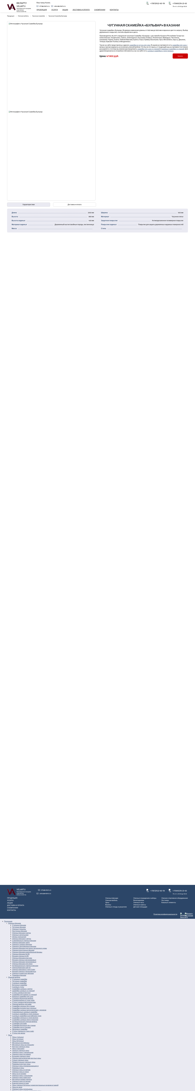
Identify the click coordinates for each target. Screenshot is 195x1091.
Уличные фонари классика (22, 958)
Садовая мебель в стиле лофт (23, 1000)
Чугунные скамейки (19, 981)
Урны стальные (18, 1037)
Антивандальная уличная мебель (24, 1022)
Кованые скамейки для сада (22, 997)
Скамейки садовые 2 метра (22, 989)
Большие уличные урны (21, 1056)
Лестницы (165, 900)
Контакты (114, 10)
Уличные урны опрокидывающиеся (25, 1066)
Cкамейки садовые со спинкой (23, 991)
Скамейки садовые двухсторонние (25, 1020)
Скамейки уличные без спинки (23, 1006)
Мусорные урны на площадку (23, 1045)
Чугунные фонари (19, 927)
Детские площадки (140, 907)
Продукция (42, 10)
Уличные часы (138, 902)
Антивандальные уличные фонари (25, 966)
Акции (65, 10)
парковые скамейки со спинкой (172, 49)
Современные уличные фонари (24, 941)
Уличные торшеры (19, 929)
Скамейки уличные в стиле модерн (25, 1018)
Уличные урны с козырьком (22, 1076)
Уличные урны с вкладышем (22, 1052)
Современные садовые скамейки (24, 1012)
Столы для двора (18, 1033)
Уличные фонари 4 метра (21, 939)
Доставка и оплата (81, 10)
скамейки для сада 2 (179, 45)
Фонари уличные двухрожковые (24, 960)
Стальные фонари (19, 925)
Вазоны (108, 905)
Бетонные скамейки (19, 985)
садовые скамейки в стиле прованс (160, 51)
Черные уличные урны (20, 1051)
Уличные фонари (111, 898)
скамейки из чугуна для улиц (139, 45)
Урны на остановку (19, 1074)
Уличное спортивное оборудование (174, 898)
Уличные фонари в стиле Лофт (23, 970)
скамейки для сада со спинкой (148, 49)
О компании (99, 10)
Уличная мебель (111, 900)
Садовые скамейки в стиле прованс (25, 1014)
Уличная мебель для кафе (21, 1004)
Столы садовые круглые (21, 993)
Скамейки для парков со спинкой (24, 995)
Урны (107, 902)
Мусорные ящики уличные (22, 1079)
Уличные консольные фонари (23, 950)
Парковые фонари (19, 975)
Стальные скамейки (19, 979)
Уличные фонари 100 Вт (21, 954)
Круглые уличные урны (20, 1047)
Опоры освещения (19, 937)
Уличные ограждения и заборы (144, 898)
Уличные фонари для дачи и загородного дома (29, 948)
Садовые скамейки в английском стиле (26, 1016)
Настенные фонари (19, 931)
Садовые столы (18, 987)
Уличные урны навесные (21, 1078)
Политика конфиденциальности (165, 914)
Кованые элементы (168, 902)
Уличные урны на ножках (21, 1054)
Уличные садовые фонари (22, 944)
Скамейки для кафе (19, 1024)
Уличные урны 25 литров (21, 1070)
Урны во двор (17, 1087)
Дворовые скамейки (19, 1029)
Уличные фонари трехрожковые (24, 962)
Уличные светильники (20, 935)
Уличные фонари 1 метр (21, 943)
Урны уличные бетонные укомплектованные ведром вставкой (35, 1085)
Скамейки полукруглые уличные (24, 1008)
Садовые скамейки (19, 983)
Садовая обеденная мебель (22, 998)
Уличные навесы (139, 905)
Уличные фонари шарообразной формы (27, 952)
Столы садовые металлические (24, 1002)
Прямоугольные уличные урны (23, 1062)
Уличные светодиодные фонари (24, 946)
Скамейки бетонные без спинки (24, 1025)
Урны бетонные (18, 1041)
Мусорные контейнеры (20, 1043)
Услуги (54, 10)
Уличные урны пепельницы (22, 1089)
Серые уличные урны (20, 1060)
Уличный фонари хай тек (21, 968)
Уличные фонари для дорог (22, 964)
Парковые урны (18, 1068)
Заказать (180, 56)
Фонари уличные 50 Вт (20, 956)
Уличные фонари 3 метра (21, 933)
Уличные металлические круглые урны (26, 1058)
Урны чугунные (17, 1039)
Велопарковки (138, 900)
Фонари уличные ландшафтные (24, 971)
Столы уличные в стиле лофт (23, 1031)
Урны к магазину (18, 1049)
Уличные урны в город (20, 1072)
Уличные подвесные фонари (23, 973)
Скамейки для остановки (21, 1027)
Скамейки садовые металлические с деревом (29, 1010)
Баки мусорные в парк (20, 1083)
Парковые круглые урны (21, 1064)
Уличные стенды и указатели (116, 907)
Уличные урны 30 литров (21, 1081)
